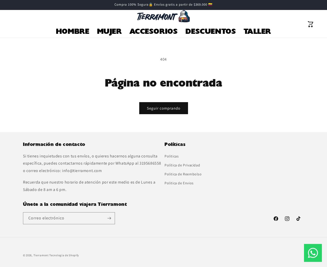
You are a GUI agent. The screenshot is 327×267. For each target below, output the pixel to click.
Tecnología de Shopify (64, 255)
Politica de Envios (179, 183)
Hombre (72, 31)
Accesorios (154, 31)
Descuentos (210, 31)
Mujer (109, 31)
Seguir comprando (163, 108)
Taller (257, 31)
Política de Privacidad (182, 165)
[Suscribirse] (109, 218)
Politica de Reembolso (183, 174)
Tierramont (41, 255)
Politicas (172, 156)
